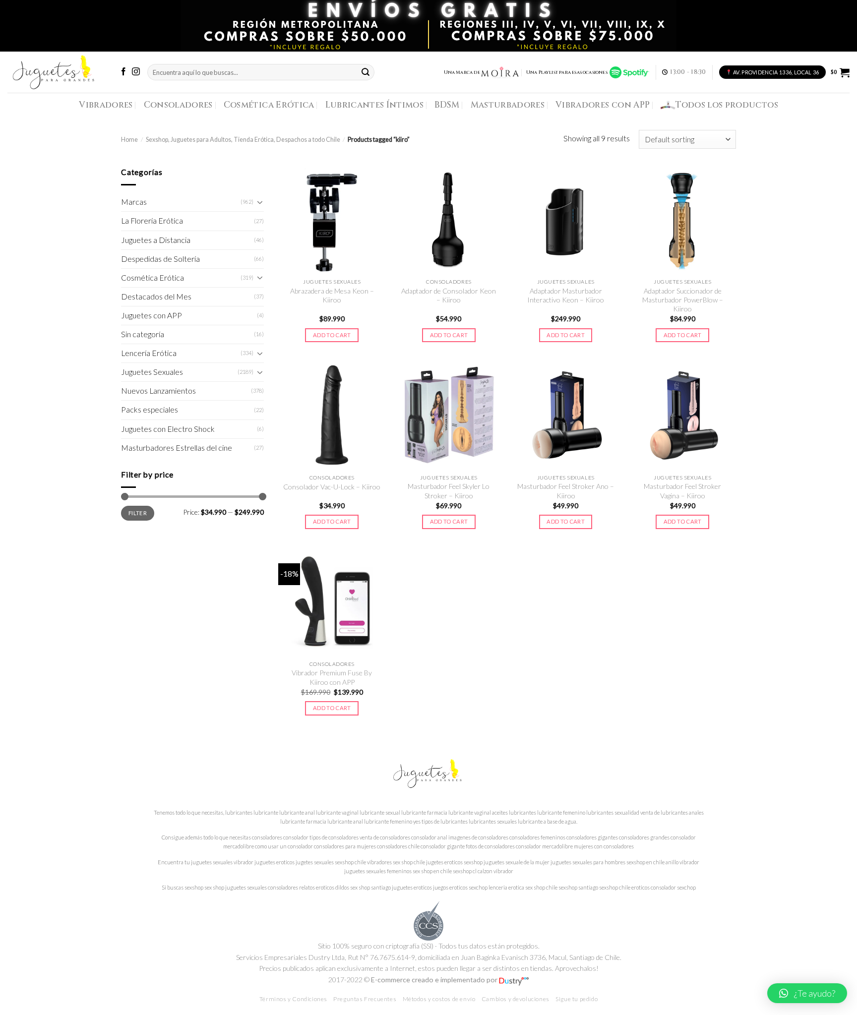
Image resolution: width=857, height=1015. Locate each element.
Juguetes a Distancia (155, 240)
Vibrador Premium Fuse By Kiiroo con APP (332, 677)
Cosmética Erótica (269, 105)
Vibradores (105, 105)
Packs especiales (149, 409)
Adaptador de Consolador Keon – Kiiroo (448, 295)
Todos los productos (726, 105)
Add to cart (332, 335)
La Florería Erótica (152, 220)
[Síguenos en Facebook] (123, 72)
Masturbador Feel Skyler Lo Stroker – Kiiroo (449, 490)
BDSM (446, 105)
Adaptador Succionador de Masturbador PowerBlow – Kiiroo (682, 300)
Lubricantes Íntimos (374, 105)
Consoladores (178, 105)
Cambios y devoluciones (516, 999)
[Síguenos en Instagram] (136, 72)
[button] (807, 993)
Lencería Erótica (149, 353)
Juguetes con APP (151, 315)
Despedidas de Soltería (160, 258)
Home (129, 139)
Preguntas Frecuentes (364, 999)
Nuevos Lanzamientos (158, 390)
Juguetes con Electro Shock (168, 428)
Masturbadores (508, 105)
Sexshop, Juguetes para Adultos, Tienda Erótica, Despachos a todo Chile (243, 139)
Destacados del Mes (156, 296)
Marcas (134, 201)
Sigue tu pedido (576, 999)
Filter (137, 512)
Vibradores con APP (602, 105)
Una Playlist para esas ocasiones (568, 72)
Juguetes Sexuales (152, 371)
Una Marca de (462, 72)
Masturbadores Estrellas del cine (176, 447)
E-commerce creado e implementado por (435, 979)
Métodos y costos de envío (439, 999)
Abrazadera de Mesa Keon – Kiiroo (332, 295)
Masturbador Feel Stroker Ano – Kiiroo (565, 490)
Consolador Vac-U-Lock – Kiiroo (331, 486)
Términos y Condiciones (293, 999)
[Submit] (365, 72)
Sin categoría (142, 334)
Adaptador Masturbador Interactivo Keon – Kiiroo (565, 295)
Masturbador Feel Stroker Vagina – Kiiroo (682, 490)
